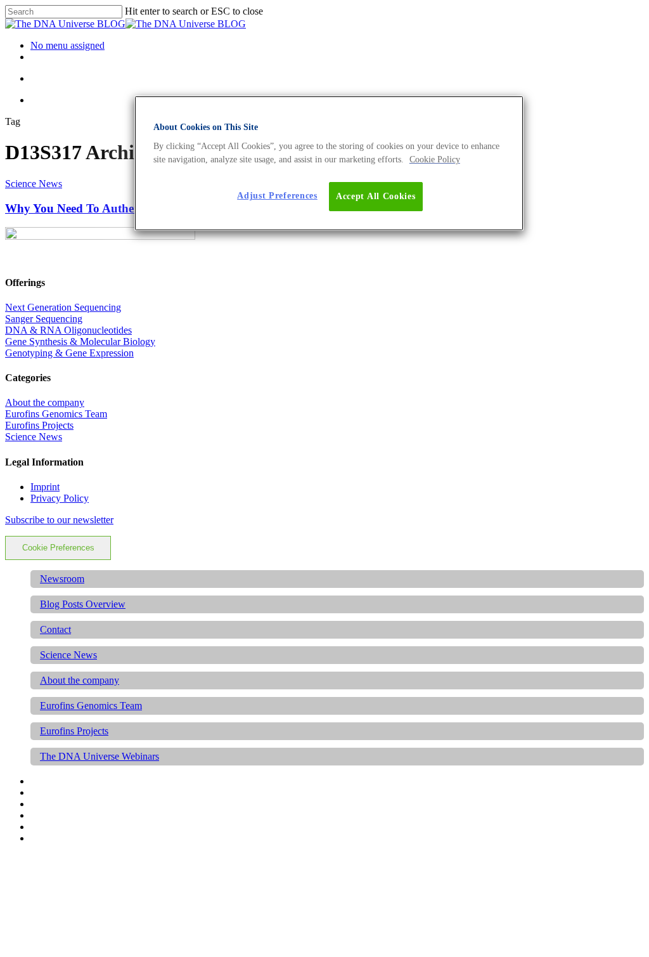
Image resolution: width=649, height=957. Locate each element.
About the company (44, 402)
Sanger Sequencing (43, 318)
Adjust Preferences (277, 195)
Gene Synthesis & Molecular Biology (80, 341)
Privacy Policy (59, 498)
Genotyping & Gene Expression (69, 353)
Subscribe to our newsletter (59, 519)
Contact (55, 629)
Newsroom (62, 578)
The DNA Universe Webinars (99, 756)
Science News (33, 183)
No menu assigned (67, 45)
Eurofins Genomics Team (56, 413)
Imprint (45, 486)
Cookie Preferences (58, 547)
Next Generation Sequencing (63, 307)
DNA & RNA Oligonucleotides (68, 330)
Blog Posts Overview (82, 604)
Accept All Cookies (376, 196)
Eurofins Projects (39, 425)
